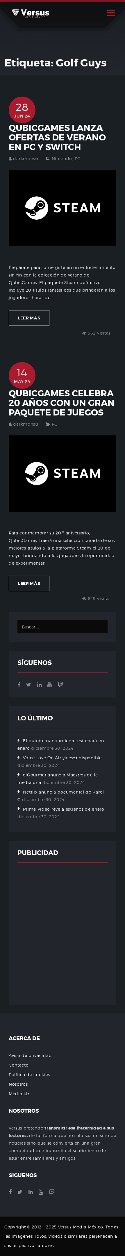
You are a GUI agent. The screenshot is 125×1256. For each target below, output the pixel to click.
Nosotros (18, 1084)
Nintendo (62, 158)
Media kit (19, 1093)
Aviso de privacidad (30, 1055)
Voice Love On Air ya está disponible (62, 757)
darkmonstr (25, 158)
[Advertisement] (62, 933)
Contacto (19, 1064)
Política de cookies (29, 1074)
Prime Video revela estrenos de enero (63, 809)
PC (78, 158)
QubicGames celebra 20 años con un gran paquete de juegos (62, 403)
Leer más (29, 318)
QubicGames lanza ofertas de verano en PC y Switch (57, 137)
